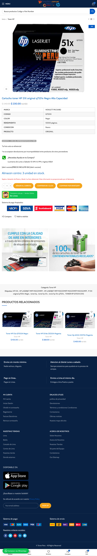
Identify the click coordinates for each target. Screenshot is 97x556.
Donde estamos (9, 457)
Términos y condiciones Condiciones (63, 407)
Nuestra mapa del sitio (58, 421)
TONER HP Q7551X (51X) (74, 294)
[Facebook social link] (5, 536)
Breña (5, 440)
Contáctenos (54, 453)
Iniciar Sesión (8, 403)
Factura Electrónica (10, 416)
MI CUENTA (7, 395)
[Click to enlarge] (6, 89)
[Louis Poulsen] (80, 352)
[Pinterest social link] (15, 536)
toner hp (34, 294)
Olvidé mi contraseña (11, 407)
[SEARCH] (92, 11)
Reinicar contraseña (10, 421)
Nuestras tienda (9, 453)
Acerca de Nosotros (57, 440)
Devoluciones (55, 403)
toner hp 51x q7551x (56, 294)
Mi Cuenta (7, 399)
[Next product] (94, 19)
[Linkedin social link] (20, 536)
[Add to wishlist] (28, 312)
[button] (28, 316)
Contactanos (54, 412)
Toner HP (11, 19)
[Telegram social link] (25, 536)
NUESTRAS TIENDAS (11, 431)
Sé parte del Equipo (57, 448)
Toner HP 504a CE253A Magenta (48, 333)
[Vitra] (17, 352)
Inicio (4, 19)
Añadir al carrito (23, 186)
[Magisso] (48, 352)
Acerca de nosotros (59, 431)
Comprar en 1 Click (45, 186)
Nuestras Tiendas (56, 444)
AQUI (50, 162)
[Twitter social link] (10, 536)
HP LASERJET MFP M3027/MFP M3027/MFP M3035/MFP (65, 291)
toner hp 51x (43, 294)
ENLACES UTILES (56, 395)
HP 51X (15, 291)
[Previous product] (89, 19)
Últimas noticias (56, 416)
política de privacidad (58, 399)
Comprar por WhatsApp (69, 186)
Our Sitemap (54, 457)
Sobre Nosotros (56, 435)
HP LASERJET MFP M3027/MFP (31, 291)
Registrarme (7, 412)
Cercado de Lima (9, 444)
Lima (5, 435)
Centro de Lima (9, 448)
